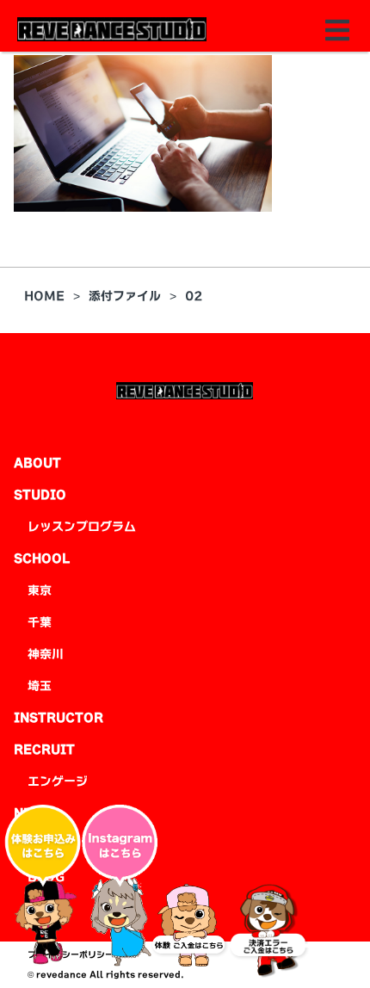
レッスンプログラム (82, 527)
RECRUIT (44, 750)
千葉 (40, 622)
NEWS (33, 813)
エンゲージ (58, 781)
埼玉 (40, 686)
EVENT (50, 845)
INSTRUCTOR (58, 718)
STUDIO (40, 495)
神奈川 (46, 654)
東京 (40, 590)
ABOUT (37, 463)
